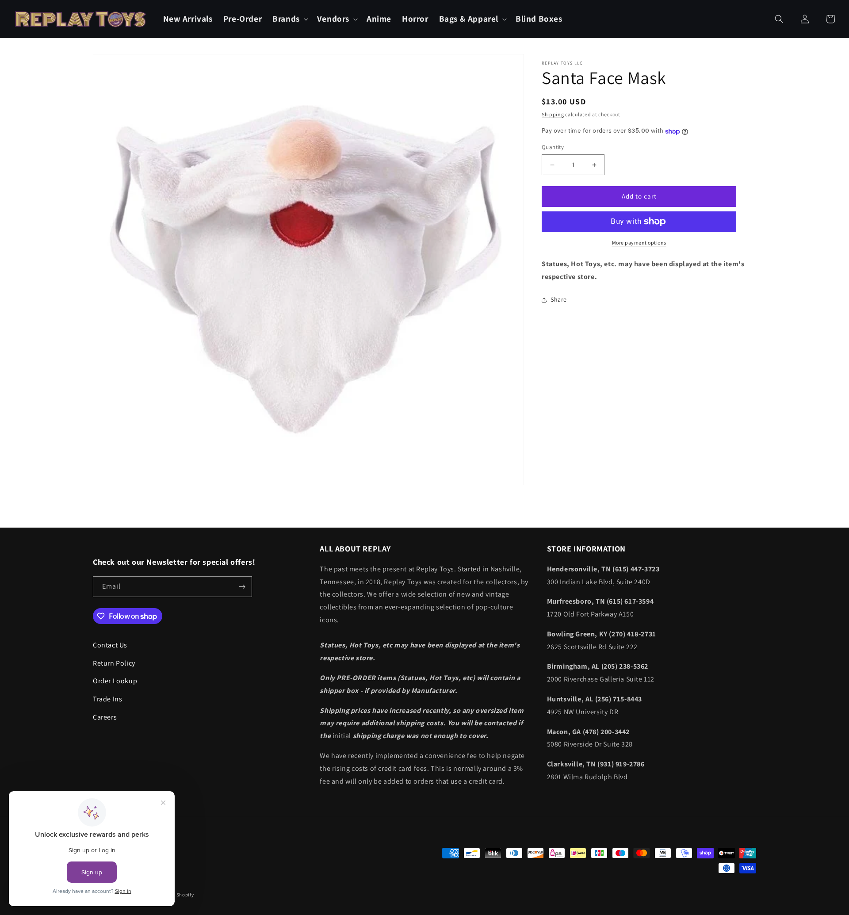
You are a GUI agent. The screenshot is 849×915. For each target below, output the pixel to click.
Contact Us (110, 645)
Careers (105, 717)
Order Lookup (115, 680)
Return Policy (114, 663)
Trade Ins (107, 699)
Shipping (553, 114)
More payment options (639, 242)
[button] (289, 19)
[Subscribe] (242, 586)
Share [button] (559, 299)
